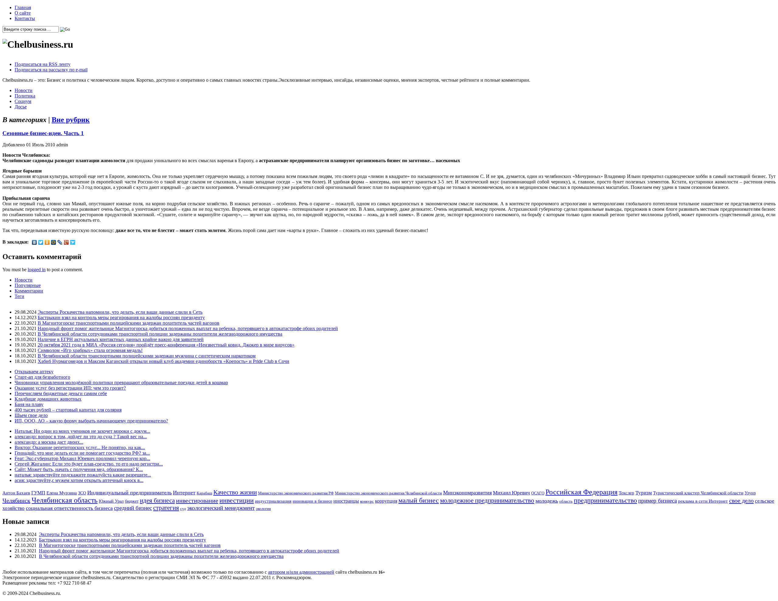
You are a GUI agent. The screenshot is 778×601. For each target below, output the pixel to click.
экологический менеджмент (221, 508)
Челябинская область (65, 500)
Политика (25, 95)
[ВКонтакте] (34, 242)
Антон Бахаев (16, 492)
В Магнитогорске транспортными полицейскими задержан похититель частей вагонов (128, 323)
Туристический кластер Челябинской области (698, 492)
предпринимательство (605, 500)
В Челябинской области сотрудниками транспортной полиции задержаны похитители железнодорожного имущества (160, 333)
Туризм (643, 493)
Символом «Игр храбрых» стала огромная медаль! (90, 350)
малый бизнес (418, 500)
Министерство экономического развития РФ (296, 493)
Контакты (25, 18)
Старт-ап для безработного (42, 377)
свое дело (741, 500)
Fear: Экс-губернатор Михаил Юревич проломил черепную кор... (82, 458)
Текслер (626, 492)
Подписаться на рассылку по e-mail (51, 69)
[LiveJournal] (60, 242)
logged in (37, 269)
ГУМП (38, 493)
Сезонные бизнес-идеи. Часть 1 (43, 133)
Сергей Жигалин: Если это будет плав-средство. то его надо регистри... (89, 463)
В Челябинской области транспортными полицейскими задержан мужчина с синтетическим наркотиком (147, 355)
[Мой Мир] (53, 242)
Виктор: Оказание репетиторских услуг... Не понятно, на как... (80, 447)
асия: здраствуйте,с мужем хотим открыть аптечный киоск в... (79, 480)
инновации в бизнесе (312, 501)
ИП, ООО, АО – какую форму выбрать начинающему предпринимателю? (91, 420)
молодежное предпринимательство (487, 500)
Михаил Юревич (511, 493)
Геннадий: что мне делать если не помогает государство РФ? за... (82, 453)
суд (183, 508)
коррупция (386, 501)
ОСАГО (537, 493)
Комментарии (29, 290)
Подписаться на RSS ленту (43, 64)
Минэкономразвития (467, 493)
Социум (23, 101)
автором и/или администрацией (301, 572)
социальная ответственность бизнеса (69, 508)
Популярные (28, 285)
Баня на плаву (29, 404)
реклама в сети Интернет (703, 501)
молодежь (546, 501)
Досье (21, 106)
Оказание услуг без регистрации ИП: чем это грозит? (70, 388)
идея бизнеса (157, 500)
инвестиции (236, 500)
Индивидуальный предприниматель (129, 493)
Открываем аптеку (34, 371)
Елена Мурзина (61, 492)
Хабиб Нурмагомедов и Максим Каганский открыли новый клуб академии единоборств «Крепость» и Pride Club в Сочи (163, 361)
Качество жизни (235, 492)
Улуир (750, 492)
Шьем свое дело (31, 415)
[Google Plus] (66, 242)
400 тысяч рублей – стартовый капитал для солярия (68, 409)
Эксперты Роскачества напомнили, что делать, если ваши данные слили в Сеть (120, 312)
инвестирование (197, 500)
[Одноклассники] (47, 242)
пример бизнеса (657, 500)
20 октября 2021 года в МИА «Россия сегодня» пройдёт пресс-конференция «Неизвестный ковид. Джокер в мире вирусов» (166, 344)
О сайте (23, 12)
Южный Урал (111, 501)
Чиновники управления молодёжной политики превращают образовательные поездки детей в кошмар (121, 382)
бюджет (132, 501)
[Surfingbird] (73, 242)
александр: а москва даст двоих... (49, 442)
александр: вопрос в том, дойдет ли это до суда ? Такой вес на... (81, 436)
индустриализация (273, 501)
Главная (23, 7)
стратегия (166, 507)
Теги (19, 296)
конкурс (367, 501)
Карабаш (204, 493)
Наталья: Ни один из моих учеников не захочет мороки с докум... (82, 431)
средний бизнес (133, 508)
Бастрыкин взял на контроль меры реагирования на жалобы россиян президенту (121, 317)
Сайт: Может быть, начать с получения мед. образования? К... (79, 469)
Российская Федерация (582, 492)
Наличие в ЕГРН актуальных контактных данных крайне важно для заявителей (121, 339)
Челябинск (16, 500)
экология (263, 508)
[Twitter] (41, 242)
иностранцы (346, 501)
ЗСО (82, 492)
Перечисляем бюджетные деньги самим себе (61, 393)
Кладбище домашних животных (48, 398)
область (566, 501)
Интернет (184, 493)
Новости (24, 90)
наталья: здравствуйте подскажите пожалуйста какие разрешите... (83, 474)
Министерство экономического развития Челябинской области (388, 493)
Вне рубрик (71, 120)
